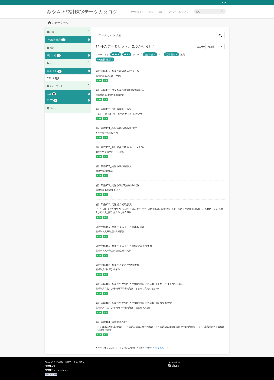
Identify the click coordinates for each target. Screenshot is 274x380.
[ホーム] (49, 22)
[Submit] (222, 11)
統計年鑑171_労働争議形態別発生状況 (117, 185)
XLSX (99, 80)
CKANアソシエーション (56, 370)
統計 (161, 11)
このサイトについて (178, 11)
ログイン (222, 2)
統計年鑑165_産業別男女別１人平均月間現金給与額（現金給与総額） (135, 303)
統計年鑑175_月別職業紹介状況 (114, 109)
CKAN (173, 365)
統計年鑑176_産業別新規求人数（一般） (119, 71)
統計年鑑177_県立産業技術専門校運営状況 (120, 90)
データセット (137, 11)
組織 (151, 11)
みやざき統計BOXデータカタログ (82, 11)
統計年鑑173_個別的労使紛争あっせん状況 (120, 147)
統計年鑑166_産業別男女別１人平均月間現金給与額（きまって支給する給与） (140, 284)
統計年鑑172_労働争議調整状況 (114, 166)
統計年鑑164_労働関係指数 (111, 322)
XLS (105, 80)
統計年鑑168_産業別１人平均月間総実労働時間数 (124, 246)
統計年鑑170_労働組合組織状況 (114, 204)
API (146, 347)
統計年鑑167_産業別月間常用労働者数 (117, 265)
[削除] (118, 54)
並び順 (200, 46)
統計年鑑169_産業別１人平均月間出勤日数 (120, 226)
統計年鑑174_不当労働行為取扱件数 (116, 128)
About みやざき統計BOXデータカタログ (65, 361)
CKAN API (50, 366)
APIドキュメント (160, 347)
